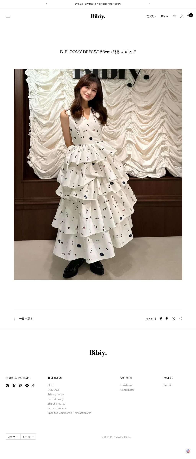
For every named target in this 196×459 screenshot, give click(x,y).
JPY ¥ (11, 436)
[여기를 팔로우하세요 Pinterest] (7, 385)
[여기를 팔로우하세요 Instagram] (20, 385)
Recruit (167, 378)
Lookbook (126, 385)
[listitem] (161, 318)
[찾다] (148, 16)
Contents (126, 378)
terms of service (57, 408)
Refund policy (56, 399)
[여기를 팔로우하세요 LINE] (27, 386)
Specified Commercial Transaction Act (69, 413)
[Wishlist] (174, 17)
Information (55, 378)
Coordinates (127, 390)
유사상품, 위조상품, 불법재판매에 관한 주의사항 (98, 3)
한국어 (26, 436)
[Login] (181, 16)
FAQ (50, 385)
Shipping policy (56, 403)
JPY (162, 16)
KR (152, 16)
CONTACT (53, 390)
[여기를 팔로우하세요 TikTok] (33, 385)
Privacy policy (56, 394)
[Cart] (188, 16)
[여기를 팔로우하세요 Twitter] (14, 385)
